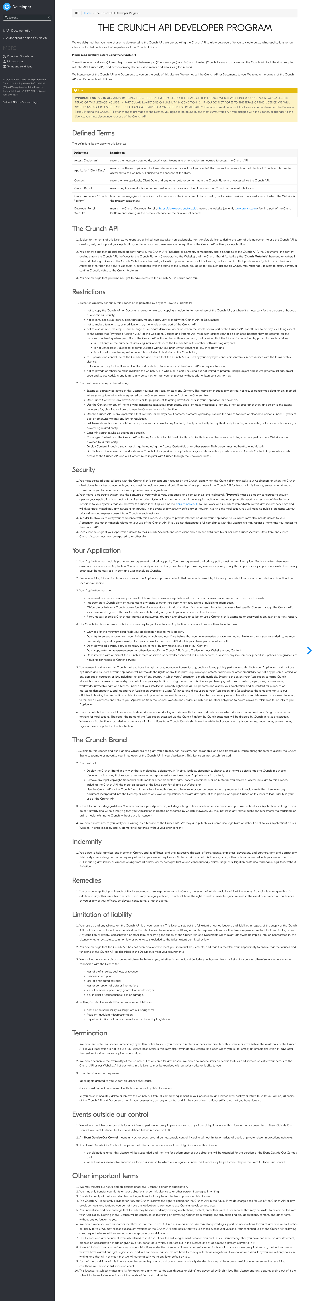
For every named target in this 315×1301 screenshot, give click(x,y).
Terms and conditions (19, 66)
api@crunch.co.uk (186, 504)
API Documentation (17, 31)
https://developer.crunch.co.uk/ (178, 208)
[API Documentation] (309, 650)
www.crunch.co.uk (246, 208)
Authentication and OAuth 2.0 (25, 38)
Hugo (34, 102)
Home (88, 13)
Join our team (14, 61)
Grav (24, 102)
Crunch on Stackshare (19, 56)
